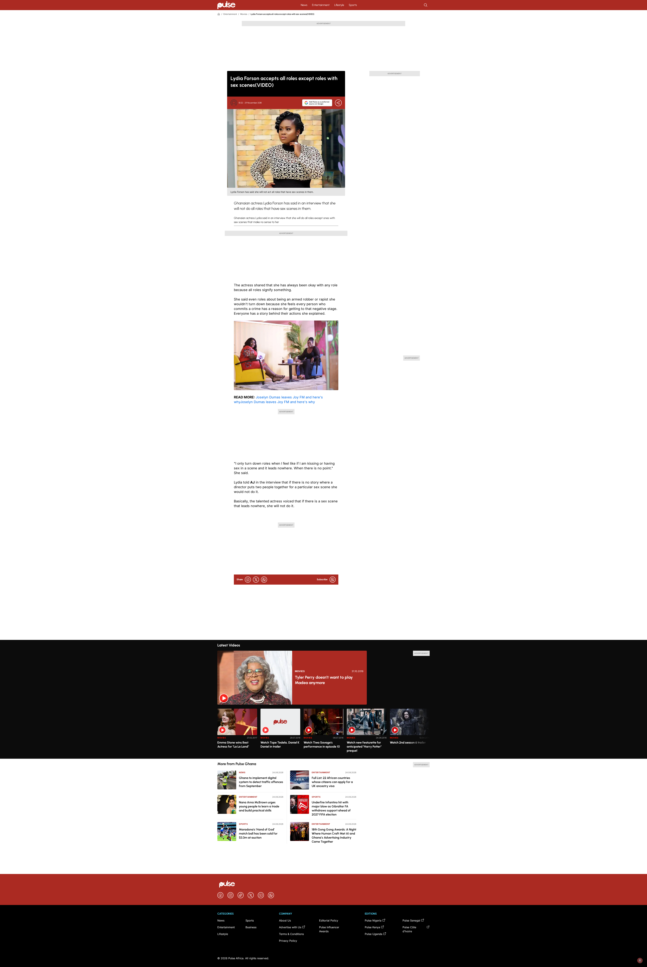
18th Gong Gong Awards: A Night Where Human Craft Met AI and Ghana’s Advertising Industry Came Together (334, 835)
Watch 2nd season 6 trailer (408, 742)
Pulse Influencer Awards (329, 929)
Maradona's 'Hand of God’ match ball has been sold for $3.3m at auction (258, 833)
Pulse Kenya (372, 927)
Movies (243, 14)
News (304, 5)
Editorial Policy (328, 920)
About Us (285, 920)
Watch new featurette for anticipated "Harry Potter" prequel (364, 746)
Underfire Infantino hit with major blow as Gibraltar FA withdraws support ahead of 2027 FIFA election (331, 808)
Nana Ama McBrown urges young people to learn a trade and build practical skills (259, 806)
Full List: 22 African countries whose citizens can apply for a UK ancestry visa (332, 782)
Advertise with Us (290, 927)
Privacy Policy (288, 940)
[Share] (338, 102)
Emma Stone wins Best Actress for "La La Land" (233, 744)
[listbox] (323, 731)
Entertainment (321, 5)
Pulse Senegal (411, 920)
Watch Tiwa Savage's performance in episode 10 (322, 744)
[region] (323, 731)
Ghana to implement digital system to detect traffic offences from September (261, 782)
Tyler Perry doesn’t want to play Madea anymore (324, 680)
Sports (353, 5)
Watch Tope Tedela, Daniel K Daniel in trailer (279, 744)
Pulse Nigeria (373, 920)
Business (250, 927)
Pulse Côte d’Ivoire (409, 929)
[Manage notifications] (640, 960)
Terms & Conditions (291, 934)
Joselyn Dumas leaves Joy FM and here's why (277, 402)
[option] (237, 732)
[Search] (426, 5)
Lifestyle (339, 5)
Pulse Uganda (373, 934)
